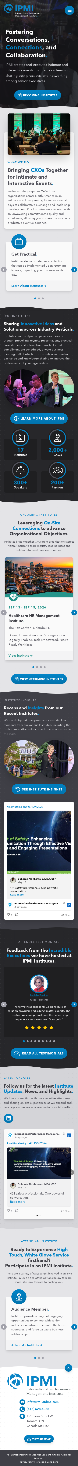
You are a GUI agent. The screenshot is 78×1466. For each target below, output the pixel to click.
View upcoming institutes (41, 679)
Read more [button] (17, 894)
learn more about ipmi (42, 418)
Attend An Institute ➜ (26, 1345)
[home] (23, 10)
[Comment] (15, 915)
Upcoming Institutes (40, 95)
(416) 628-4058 (38, 1409)
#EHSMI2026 (35, 806)
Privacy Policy (27, 1461)
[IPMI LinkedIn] (8, 1118)
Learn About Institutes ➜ (29, 285)
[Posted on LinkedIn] (69, 905)
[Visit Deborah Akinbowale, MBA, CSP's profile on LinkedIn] (14, 880)
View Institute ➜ (21, 655)
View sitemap (41, 1438)
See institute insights (42, 789)
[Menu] (69, 10)
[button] (35, 298)
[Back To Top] (68, 1368)
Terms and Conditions (46, 1461)
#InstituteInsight (17, 806)
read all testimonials (43, 1053)
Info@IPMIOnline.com (43, 1402)
